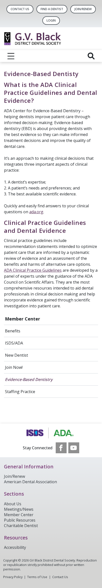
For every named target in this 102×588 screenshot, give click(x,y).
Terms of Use (37, 577)
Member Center (22, 319)
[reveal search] (91, 56)
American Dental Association (30, 481)
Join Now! (14, 367)
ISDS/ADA (14, 343)
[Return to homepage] (51, 38)
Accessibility (15, 547)
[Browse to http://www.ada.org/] (51, 433)
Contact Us (20, 9)
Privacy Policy (13, 577)
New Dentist (16, 355)
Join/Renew (83, 9)
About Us (12, 504)
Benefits (12, 331)
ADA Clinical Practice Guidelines (33, 270)
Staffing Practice (20, 391)
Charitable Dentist (21, 525)
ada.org (36, 211)
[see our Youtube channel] (73, 447)
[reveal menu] (11, 56)
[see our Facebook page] (61, 447)
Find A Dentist (52, 9)
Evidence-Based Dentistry (28, 379)
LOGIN (51, 20)
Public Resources (19, 520)
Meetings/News (18, 509)
